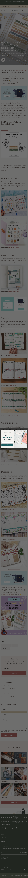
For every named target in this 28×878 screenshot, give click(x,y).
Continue (7, 444)
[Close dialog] (26, 430)
